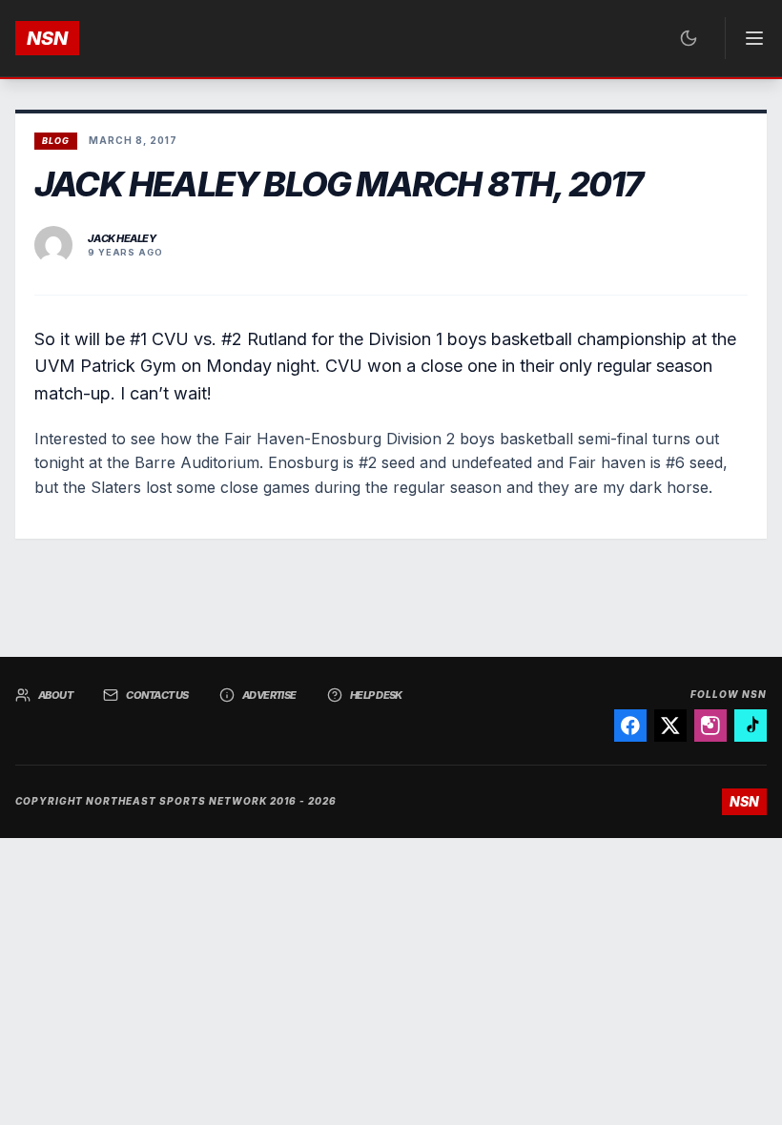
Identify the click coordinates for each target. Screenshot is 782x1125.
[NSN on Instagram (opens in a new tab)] (710, 725)
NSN (47, 38)
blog (56, 140)
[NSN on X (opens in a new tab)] (670, 725)
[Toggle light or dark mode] (689, 38)
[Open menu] (746, 38)
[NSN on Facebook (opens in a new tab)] (630, 725)
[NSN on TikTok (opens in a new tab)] (750, 725)
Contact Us (157, 695)
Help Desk (376, 695)
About (55, 695)
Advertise (269, 695)
